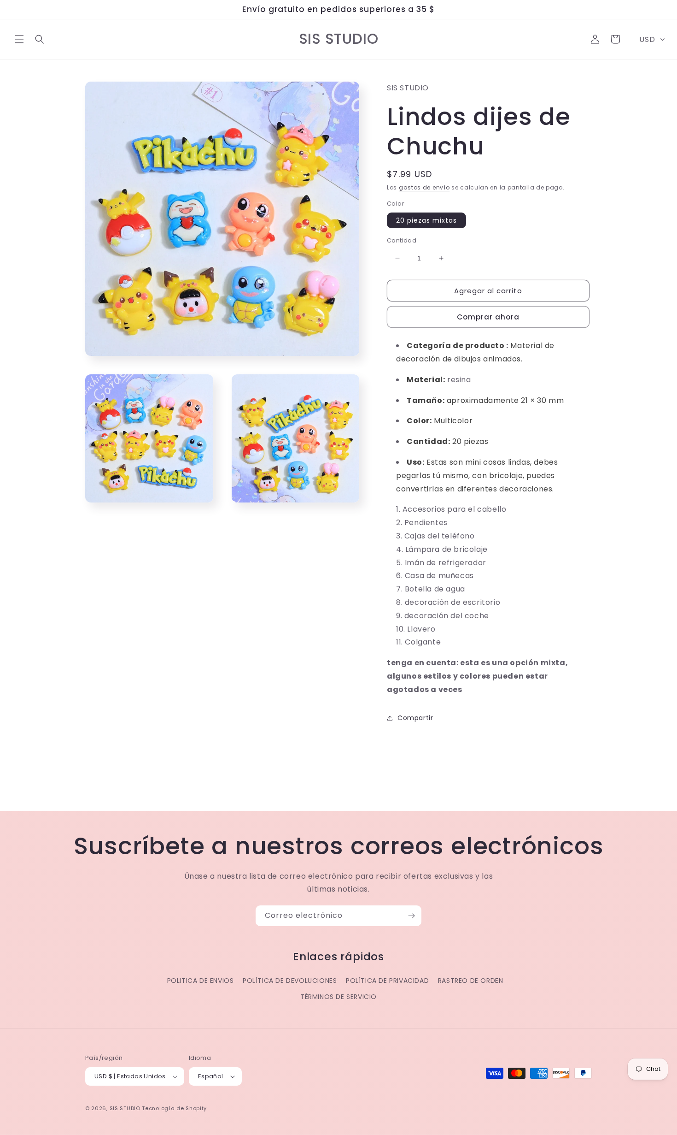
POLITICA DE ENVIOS (200, 980)
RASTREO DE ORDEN (470, 980)
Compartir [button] (415, 717)
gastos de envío (424, 187)
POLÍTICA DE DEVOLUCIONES (290, 980)
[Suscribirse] (411, 915)
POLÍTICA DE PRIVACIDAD (387, 980)
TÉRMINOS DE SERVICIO (338, 996)
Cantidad (401, 240)
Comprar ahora (488, 317)
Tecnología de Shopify (174, 1108)
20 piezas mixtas (426, 220)
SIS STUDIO (125, 1108)
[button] (19, 39)
